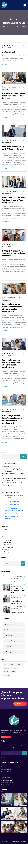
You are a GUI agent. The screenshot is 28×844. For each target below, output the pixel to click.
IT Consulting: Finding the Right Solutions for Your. (18, 590)
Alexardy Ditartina (9, 514)
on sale (14, 668)
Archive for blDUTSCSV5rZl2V (18, 26)
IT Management (6, 545)
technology (7, 675)
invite (6, 501)
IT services (6, 668)
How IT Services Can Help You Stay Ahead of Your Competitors (13, 200)
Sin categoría (5, 549)
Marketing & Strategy (8, 547)
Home (3, 26)
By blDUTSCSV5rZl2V (10, 45)
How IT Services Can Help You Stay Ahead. (17, 611)
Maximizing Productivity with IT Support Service (13, 147)
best (5, 664)
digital (11, 664)
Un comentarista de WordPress (13, 495)
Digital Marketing (6, 542)
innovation (18, 664)
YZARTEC (8, 841)
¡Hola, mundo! (8, 52)
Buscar (3, 453)
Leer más (5, 64)
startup (13, 671)
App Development (7, 540)
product (6, 671)
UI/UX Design (6, 552)
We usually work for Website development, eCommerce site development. (12, 308)
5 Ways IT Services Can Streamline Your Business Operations (13, 253)
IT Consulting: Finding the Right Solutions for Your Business (13, 95)
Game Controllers (14, 501)
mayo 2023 (5, 530)
